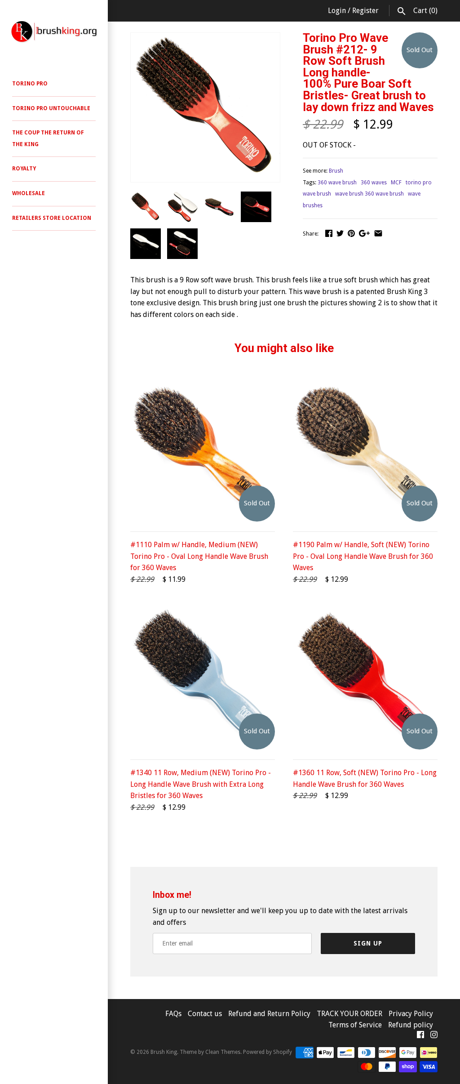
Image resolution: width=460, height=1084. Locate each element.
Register (365, 10)
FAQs (173, 1013)
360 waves (374, 182)
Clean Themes (222, 1052)
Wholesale (28, 193)
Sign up (368, 943)
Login (337, 10)
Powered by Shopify (267, 1052)
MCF (396, 182)
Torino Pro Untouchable (51, 108)
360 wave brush (337, 182)
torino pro (419, 182)
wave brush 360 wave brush (369, 194)
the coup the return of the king (48, 138)
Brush (336, 171)
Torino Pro (30, 83)
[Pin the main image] (351, 233)
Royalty (24, 168)
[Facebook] (420, 1036)
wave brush (317, 194)
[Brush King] (54, 31)
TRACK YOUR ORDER (350, 1013)
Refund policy (410, 1025)
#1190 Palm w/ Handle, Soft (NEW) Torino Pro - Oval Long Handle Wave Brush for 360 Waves (363, 556)
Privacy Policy (411, 1013)
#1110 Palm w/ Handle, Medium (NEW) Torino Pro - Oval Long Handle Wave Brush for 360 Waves (199, 556)
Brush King (163, 1052)
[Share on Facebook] (328, 233)
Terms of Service (355, 1025)
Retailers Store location (51, 218)
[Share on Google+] (364, 233)
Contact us (206, 1013)
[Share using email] (378, 233)
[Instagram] (434, 1036)
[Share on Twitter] (340, 233)
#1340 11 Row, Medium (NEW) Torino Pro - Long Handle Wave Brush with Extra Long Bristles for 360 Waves (200, 784)
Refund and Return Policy (269, 1013)
